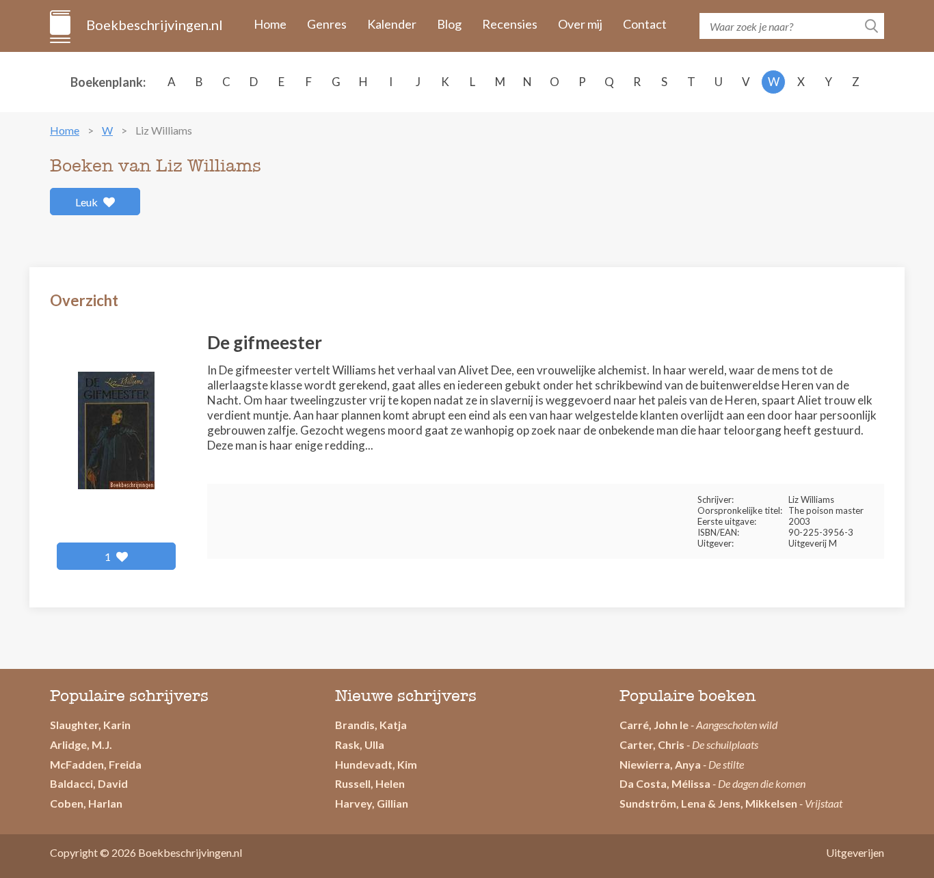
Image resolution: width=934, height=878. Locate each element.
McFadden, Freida (96, 764)
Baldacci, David (89, 783)
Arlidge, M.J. (81, 744)
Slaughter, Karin (90, 724)
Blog (449, 23)
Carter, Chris (651, 744)
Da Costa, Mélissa (664, 783)
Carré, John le (654, 724)
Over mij (580, 23)
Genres (327, 23)
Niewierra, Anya (660, 764)
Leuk (87, 201)
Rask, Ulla (359, 744)
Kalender (391, 23)
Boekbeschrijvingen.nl (153, 24)
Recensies (509, 23)
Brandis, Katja (371, 724)
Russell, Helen (370, 783)
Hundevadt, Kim (376, 764)
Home (270, 23)
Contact (645, 23)
